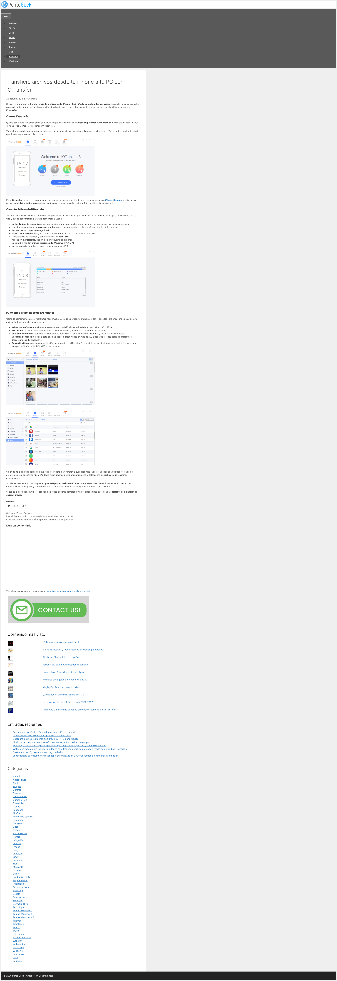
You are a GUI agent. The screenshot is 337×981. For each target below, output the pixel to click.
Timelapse (18, 924)
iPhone (12, 47)
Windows (13, 61)
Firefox (16, 813)
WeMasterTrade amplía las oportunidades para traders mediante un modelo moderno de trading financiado (70, 749)
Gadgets (17, 823)
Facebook (18, 810)
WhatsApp (18, 947)
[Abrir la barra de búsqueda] (3, 11)
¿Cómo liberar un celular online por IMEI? (64, 694)
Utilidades (18, 934)
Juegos (17, 850)
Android (13, 23)
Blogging (17, 786)
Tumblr (16, 927)
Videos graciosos (22, 937)
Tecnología (18, 907)
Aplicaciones (19, 779)
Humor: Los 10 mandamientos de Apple (64, 672)
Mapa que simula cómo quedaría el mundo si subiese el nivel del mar (79, 709)
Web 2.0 (17, 941)
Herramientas (20, 833)
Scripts (16, 894)
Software (13, 56)
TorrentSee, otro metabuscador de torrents (65, 664)
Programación (20, 880)
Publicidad (18, 883)
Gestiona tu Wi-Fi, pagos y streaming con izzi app (39, 752)
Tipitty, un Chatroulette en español (61, 657)
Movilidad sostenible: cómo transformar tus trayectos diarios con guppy (51, 742)
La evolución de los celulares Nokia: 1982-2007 (68, 702)
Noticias (17, 870)
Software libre (20, 904)
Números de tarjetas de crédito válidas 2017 (66, 679)
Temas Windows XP (23, 917)
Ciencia (17, 793)
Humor (12, 37)
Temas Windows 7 (22, 910)
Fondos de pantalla (23, 816)
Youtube (17, 961)
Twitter (16, 930)
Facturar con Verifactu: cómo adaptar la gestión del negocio (44, 732)
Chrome (17, 789)
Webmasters (19, 944)
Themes (17, 920)
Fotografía (18, 820)
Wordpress (18, 954)
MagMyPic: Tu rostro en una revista (61, 687)
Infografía (18, 840)
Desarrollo (18, 803)
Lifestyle (17, 853)
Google (16, 830)
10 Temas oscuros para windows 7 (61, 642)
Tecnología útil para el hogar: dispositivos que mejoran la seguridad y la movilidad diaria (59, 745)
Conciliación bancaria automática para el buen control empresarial (39, 519)
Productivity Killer (22, 877)
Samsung (18, 890)
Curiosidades (20, 796)
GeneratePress (46, 975)
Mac (11, 51)
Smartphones (20, 897)
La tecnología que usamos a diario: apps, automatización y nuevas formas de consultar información (65, 755)
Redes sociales (21, 887)
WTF (15, 957)
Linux (16, 857)
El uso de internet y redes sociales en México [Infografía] (73, 649)
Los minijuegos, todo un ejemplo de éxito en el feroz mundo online (39, 516)
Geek (11, 32)
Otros (16, 873)
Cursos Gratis (20, 800)
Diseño (12, 28)
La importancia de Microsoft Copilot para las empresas (42, 735)
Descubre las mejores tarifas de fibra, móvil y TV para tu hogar (46, 739)
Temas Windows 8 (22, 914)
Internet (12, 42)
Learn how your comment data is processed (68, 591)
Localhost (18, 860)
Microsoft (18, 867)
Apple (16, 783)
